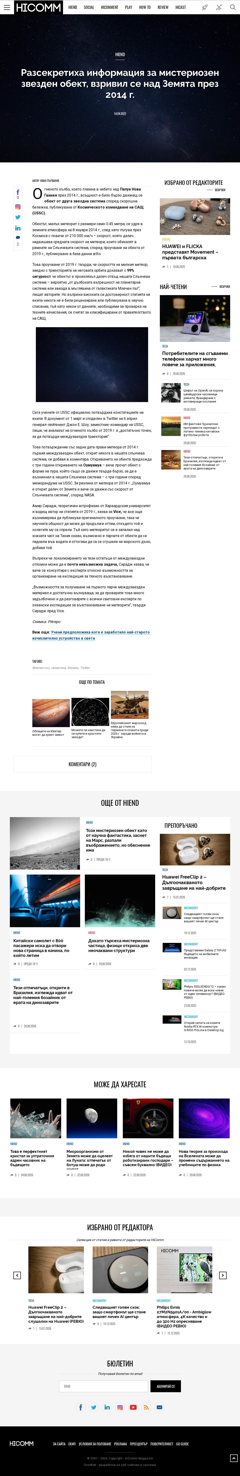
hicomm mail (159, 1407)
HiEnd (72, 7)
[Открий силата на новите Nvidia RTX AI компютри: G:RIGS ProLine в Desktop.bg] (172, 1019)
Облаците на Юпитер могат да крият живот (48, 732)
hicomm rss (146, 1407)
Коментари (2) (82, 764)
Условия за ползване (95, 1444)
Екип (72, 1444)
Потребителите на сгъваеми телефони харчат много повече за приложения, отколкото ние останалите (195, 362)
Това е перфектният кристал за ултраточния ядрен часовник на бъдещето (32, 1158)
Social (89, 7)
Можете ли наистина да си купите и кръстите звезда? (88, 733)
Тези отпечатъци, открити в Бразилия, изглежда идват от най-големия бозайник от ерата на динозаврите (205, 463)
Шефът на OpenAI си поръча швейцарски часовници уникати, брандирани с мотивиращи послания (203, 396)
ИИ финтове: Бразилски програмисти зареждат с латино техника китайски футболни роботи (202, 429)
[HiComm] (38, 7)
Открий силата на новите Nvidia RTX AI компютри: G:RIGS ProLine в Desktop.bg (204, 1026)
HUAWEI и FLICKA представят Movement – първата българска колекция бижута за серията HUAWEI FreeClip (191, 258)
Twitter (85, 668)
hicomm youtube (133, 1407)
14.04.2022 (120, 114)
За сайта (59, 1444)
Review (163, 7)
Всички (220, 190)
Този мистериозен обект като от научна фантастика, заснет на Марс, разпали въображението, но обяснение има (118, 840)
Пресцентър (138, 1444)
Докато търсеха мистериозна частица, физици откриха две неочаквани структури (119, 945)
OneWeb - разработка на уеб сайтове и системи (120, 1465)
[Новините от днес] (205, 7)
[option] (195, 396)
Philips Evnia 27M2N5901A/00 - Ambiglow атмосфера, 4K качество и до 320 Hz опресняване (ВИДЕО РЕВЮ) (184, 1316)
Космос (73, 668)
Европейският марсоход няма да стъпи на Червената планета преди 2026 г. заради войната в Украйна (129, 730)
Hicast (181, 7)
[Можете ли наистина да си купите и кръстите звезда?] (90, 712)
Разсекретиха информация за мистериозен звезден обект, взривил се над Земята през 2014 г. (120, 83)
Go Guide (182, 1444)
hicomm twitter (94, 1407)
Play (128, 7)
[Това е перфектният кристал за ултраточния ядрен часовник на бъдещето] (35, 1118)
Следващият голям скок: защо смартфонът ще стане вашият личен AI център (203, 917)
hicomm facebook (81, 1407)
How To (145, 7)
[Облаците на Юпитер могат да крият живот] (51, 713)
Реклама (120, 1444)
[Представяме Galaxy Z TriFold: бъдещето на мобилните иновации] (172, 948)
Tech (165, 346)
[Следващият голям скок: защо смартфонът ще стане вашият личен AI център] (172, 913)
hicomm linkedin (107, 1407)
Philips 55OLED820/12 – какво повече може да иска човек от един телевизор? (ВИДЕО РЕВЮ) (205, 992)
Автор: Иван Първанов (45, 181)
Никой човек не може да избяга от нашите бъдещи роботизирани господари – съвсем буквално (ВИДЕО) (148, 1158)
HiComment (109, 7)
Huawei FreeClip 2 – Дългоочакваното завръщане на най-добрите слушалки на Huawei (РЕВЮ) (194, 885)
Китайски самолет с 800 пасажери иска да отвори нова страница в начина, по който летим (41, 948)
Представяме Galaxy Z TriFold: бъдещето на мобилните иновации (205, 954)
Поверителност (161, 1444)
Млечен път (40, 668)
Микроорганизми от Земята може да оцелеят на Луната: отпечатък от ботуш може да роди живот (90, 1160)
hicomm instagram (120, 1407)
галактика (58, 668)
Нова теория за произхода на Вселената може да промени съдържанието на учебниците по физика (204, 1158)
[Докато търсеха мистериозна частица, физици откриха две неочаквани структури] (120, 901)
